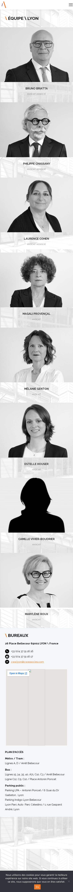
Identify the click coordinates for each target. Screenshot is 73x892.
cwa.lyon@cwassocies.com (27, 661)
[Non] (68, 881)
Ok (37, 887)
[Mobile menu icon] (71, 5)
